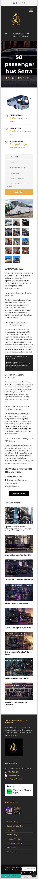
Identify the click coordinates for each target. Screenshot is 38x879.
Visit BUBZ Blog (12, 822)
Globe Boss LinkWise (23, 877)
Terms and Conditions (14, 843)
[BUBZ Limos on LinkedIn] (19, 3)
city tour (24, 424)
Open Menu (31, 10)
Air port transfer (12, 483)
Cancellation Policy (14, 839)
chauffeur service (21, 480)
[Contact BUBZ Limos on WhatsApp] (28, 872)
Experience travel (11, 445)
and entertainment (25, 352)
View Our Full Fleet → (19, 493)
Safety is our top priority (13, 382)
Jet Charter (11, 830)
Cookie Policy (12, 852)
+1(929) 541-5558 (18, 34)
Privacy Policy (12, 835)
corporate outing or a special (15, 347)
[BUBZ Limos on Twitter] (22, 3)
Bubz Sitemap (12, 847)
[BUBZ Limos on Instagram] (31, 872)
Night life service (13, 486)
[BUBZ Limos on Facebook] (17, 3)
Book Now (19, 192)
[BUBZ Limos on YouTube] (25, 3)
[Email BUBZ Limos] (14, 3)
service (19, 477)
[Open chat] (33, 874)
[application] (19, 363)
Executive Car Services (15, 826)
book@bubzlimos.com (20, 36)
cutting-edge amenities (13, 332)
